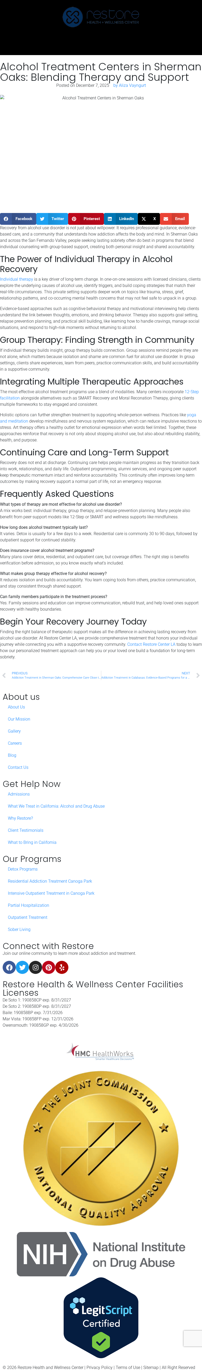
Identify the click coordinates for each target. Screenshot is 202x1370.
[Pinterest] (48, 967)
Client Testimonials (25, 830)
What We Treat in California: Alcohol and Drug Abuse (56, 806)
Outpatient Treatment (27, 917)
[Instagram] (35, 967)
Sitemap (151, 1367)
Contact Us (18, 767)
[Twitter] (22, 967)
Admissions (19, 794)
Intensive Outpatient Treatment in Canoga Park (51, 893)
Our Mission (19, 719)
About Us (16, 707)
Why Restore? (20, 818)
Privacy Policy (100, 1367)
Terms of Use (128, 1367)
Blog (12, 755)
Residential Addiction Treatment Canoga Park (50, 881)
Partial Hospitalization (28, 905)
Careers (15, 743)
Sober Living (19, 929)
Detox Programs (23, 869)
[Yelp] (61, 967)
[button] (18, 219)
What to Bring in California (32, 842)
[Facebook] (9, 967)
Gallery (14, 731)
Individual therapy (17, 279)
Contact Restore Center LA (151, 644)
